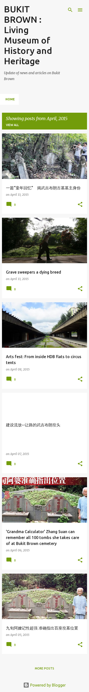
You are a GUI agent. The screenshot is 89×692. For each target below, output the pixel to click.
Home (10, 99)
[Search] (70, 10)
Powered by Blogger (47, 685)
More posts (44, 668)
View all (12, 125)
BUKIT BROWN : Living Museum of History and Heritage (28, 35)
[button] (80, 204)
